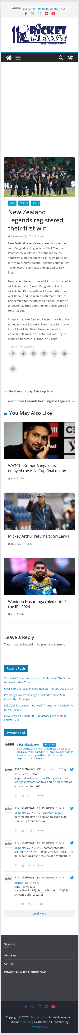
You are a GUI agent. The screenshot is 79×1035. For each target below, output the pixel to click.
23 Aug (62, 769)
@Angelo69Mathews (27, 782)
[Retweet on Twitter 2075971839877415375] (23, 904)
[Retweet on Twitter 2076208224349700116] (23, 866)
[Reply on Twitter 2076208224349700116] (16, 866)
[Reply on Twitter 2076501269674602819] (16, 831)
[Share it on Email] (64, 353)
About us (10, 955)
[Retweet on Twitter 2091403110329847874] (23, 796)
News (12, 203)
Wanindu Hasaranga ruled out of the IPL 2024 (37, 604)
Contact (9, 963)
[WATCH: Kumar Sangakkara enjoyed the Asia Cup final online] (39, 425)
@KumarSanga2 (52, 813)
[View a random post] (70, 57)
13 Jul (61, 807)
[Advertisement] (39, 115)
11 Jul (61, 877)
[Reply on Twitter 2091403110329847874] (16, 796)
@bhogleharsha (56, 778)
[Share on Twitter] (23, 353)
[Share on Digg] (54, 353)
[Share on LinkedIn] (44, 353)
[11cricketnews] (8, 57)
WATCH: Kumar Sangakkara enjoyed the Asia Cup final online (37, 468)
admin (40, 236)
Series (36, 203)
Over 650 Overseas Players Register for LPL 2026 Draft (38, 688)
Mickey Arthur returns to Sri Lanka (38, 536)
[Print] (13, 368)
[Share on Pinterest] (33, 353)
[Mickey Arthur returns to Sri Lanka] (39, 495)
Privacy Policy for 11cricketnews (25, 972)
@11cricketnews (45, 769)
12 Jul (61, 842)
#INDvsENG (21, 883)
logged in (29, 644)
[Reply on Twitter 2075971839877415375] (16, 904)
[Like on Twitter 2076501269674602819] (32, 831)
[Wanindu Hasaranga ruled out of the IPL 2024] (39, 560)
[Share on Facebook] (13, 353)
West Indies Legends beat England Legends (38, 401)
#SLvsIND (20, 774)
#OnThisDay (22, 813)
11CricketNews (25, 769)
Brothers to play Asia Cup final (31, 391)
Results (24, 203)
